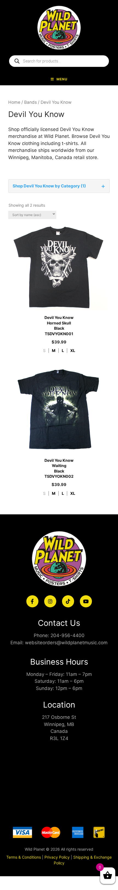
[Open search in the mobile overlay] (59, 61)
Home (14, 102)
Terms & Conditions (23, 857)
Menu (62, 79)
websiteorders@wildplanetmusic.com (66, 642)
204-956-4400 (67, 635)
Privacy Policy (57, 857)
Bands (30, 102)
